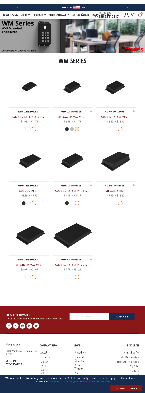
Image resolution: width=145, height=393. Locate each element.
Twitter (16, 326)
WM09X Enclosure (71, 259)
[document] (73, 379)
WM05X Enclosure (71, 185)
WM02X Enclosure (71, 111)
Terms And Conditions (79, 358)
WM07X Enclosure (28, 259)
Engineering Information (128, 362)
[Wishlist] (133, 15)
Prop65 (77, 373)
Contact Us (45, 357)
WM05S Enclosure (28, 185)
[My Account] (124, 15)
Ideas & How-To (131, 352)
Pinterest (22, 326)
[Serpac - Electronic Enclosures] (11, 14)
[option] (24, 129)
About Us (44, 352)
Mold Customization (130, 357)
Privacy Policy (80, 352)
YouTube (36, 326)
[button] (47, 111)
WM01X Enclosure (28, 111)
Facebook (9, 326)
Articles (135, 371)
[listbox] (29, 129)
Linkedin (29, 326)
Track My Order (132, 366)
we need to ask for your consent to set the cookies (80, 381)
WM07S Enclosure (114, 185)
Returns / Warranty (78, 366)
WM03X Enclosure (114, 111)
